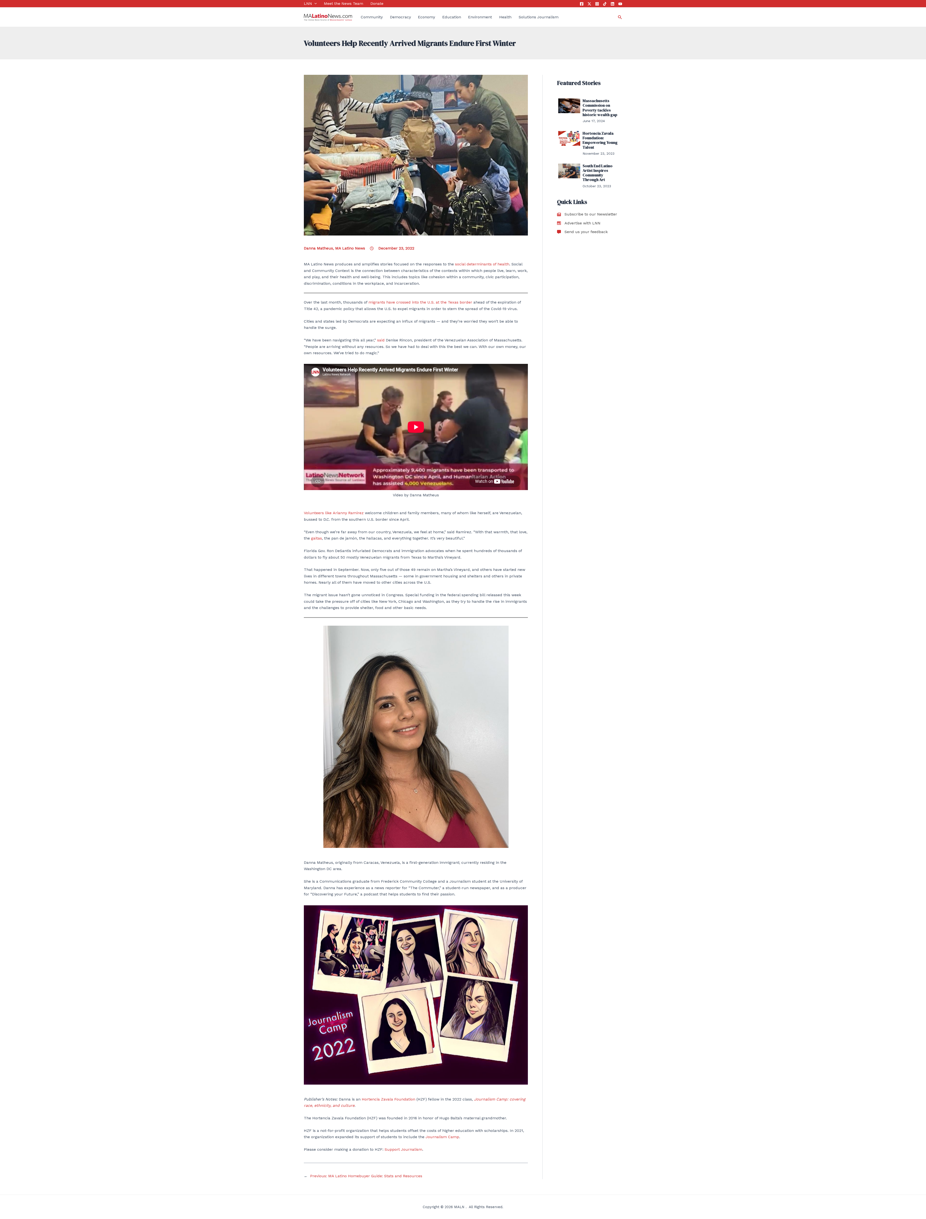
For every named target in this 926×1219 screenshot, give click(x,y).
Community (372, 17)
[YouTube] (620, 4)
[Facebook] (582, 4)
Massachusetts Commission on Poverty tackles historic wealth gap (600, 107)
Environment (480, 17)
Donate (376, 3)
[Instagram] (597, 4)
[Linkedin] (612, 4)
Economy (426, 17)
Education (451, 17)
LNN (308, 3)
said (381, 340)
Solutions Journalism (538, 17)
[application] (314, 3)
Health (505, 17)
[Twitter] (589, 4)
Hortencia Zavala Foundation (388, 1099)
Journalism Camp (442, 1137)
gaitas (316, 538)
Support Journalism (403, 1149)
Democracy (400, 17)
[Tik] (605, 4)
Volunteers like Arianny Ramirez (334, 513)
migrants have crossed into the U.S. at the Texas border (420, 302)
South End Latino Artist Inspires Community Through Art (598, 172)
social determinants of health (482, 264)
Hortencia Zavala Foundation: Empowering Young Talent (600, 140)
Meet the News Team (343, 3)
